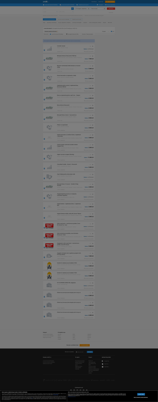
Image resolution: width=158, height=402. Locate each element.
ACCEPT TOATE (141, 394)
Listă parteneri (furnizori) (72, 396)
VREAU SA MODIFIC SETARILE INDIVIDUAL (141, 397)
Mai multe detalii (55, 394)
